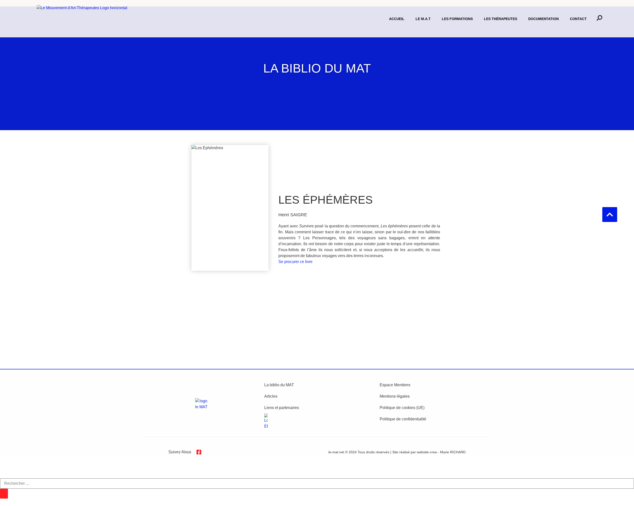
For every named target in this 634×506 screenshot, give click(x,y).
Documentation (543, 19)
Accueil (396, 19)
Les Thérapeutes (500, 19)
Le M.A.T (423, 19)
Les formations (457, 19)
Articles (270, 396)
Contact (578, 19)
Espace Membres (395, 385)
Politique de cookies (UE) (402, 408)
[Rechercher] (4, 494)
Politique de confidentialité (403, 419)
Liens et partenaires (281, 408)
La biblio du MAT (279, 385)
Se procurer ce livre (295, 262)
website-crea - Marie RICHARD (441, 452)
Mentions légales (395, 396)
